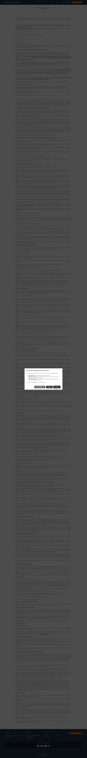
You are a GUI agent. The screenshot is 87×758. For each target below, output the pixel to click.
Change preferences (40, 387)
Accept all (57, 387)
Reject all (49, 387)
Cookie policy (34, 382)
